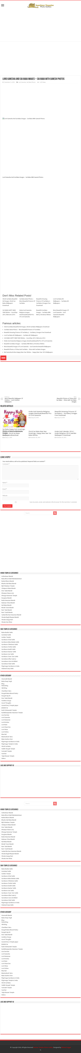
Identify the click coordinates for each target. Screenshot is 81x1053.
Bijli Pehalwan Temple (8, 586)
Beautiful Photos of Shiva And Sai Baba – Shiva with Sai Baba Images (24, 349)
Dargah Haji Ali (5, 696)
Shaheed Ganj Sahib (7, 668)
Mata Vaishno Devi (7, 739)
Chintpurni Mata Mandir (8, 588)
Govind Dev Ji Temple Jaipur (9, 705)
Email (5, 489)
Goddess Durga (6, 700)
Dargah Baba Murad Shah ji (9, 693)
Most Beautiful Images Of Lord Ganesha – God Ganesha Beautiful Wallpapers (61, 313)
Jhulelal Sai (4, 708)
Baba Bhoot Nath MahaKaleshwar (11, 578)
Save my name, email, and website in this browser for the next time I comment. (53, 502)
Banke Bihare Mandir (7, 581)
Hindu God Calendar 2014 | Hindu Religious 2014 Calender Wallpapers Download (65, 433)
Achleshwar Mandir (7, 576)
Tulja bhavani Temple (7, 756)
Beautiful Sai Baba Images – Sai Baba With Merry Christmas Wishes (43, 312)
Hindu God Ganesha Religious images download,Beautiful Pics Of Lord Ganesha (26, 313)
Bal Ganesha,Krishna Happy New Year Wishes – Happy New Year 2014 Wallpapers (28, 352)
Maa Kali (4, 734)
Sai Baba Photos (31, 82)
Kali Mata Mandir (6, 605)
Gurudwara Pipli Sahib (8, 664)
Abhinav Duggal (66, 1047)
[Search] (55, 513)
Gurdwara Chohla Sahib (8, 647)
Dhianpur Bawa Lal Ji (7, 593)
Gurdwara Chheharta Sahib (9, 644)
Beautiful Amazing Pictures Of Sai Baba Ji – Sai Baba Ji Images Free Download (43, 302)
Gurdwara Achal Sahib (8, 639)
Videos (3, 758)
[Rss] (40, 1050)
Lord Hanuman (5, 720)
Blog (2, 684)
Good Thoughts (6, 703)
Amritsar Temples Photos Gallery (43, 1047)
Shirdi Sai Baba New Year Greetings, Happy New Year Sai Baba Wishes (40, 433)
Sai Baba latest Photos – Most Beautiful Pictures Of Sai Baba (27, 301)
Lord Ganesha (22, 82)
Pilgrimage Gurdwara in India (10, 666)
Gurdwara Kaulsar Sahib (8, 651)
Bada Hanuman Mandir (8, 600)
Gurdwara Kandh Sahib (8, 649)
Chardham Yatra (6, 691)
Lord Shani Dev (6, 727)
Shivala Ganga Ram (7, 619)
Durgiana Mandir (6, 598)
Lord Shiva (4, 729)
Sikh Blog (4, 688)
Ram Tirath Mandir (7, 612)
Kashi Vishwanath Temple (9, 710)
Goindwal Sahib (6, 635)
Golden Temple (6, 637)
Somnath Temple (6, 751)
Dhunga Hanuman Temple (9, 595)
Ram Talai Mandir (6, 610)
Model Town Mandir (7, 607)
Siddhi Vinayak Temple (8, 749)
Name (5, 482)
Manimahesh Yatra (7, 736)
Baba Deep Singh (6, 681)
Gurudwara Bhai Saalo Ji (8, 659)
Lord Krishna (5, 722)
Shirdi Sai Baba (6, 746)
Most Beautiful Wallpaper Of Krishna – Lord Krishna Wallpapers (14, 399)
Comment (6, 464)
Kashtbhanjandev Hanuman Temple (12, 712)
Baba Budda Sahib (7, 632)
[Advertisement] (40, 24)
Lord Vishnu (5, 732)
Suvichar (4, 753)
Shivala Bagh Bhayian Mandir (10, 617)
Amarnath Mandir (6, 679)
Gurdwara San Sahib (7, 654)
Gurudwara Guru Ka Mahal (9, 661)
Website (5, 495)
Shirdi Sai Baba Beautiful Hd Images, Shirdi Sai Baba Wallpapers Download (10, 302)
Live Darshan (5, 715)
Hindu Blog (4, 685)
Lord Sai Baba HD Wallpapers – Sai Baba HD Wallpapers (61, 301)
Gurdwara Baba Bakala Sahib (10, 642)
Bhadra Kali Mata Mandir (8, 583)
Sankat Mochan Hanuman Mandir (11, 615)
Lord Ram (4, 724)
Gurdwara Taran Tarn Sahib (9, 656)
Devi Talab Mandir (6, 591)
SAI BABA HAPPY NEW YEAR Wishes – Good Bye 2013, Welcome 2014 (10, 312)
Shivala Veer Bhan (6, 622)
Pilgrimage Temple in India (9, 744)
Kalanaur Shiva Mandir (8, 603)
